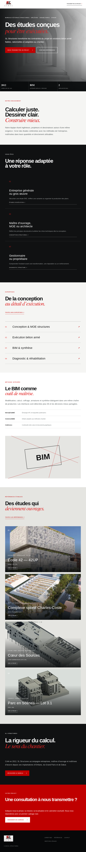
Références (58, 837)
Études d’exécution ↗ (17, 202)
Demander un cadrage (18, 819)
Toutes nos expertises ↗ (14, 312)
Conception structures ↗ (18, 235)
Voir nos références (47, 50)
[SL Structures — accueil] (8, 4)
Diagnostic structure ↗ (18, 267)
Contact (67, 837)
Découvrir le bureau (17, 773)
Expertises (48, 837)
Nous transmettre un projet (20, 50)
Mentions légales (51, 841)
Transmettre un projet (74, 3)
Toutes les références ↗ (14, 517)
